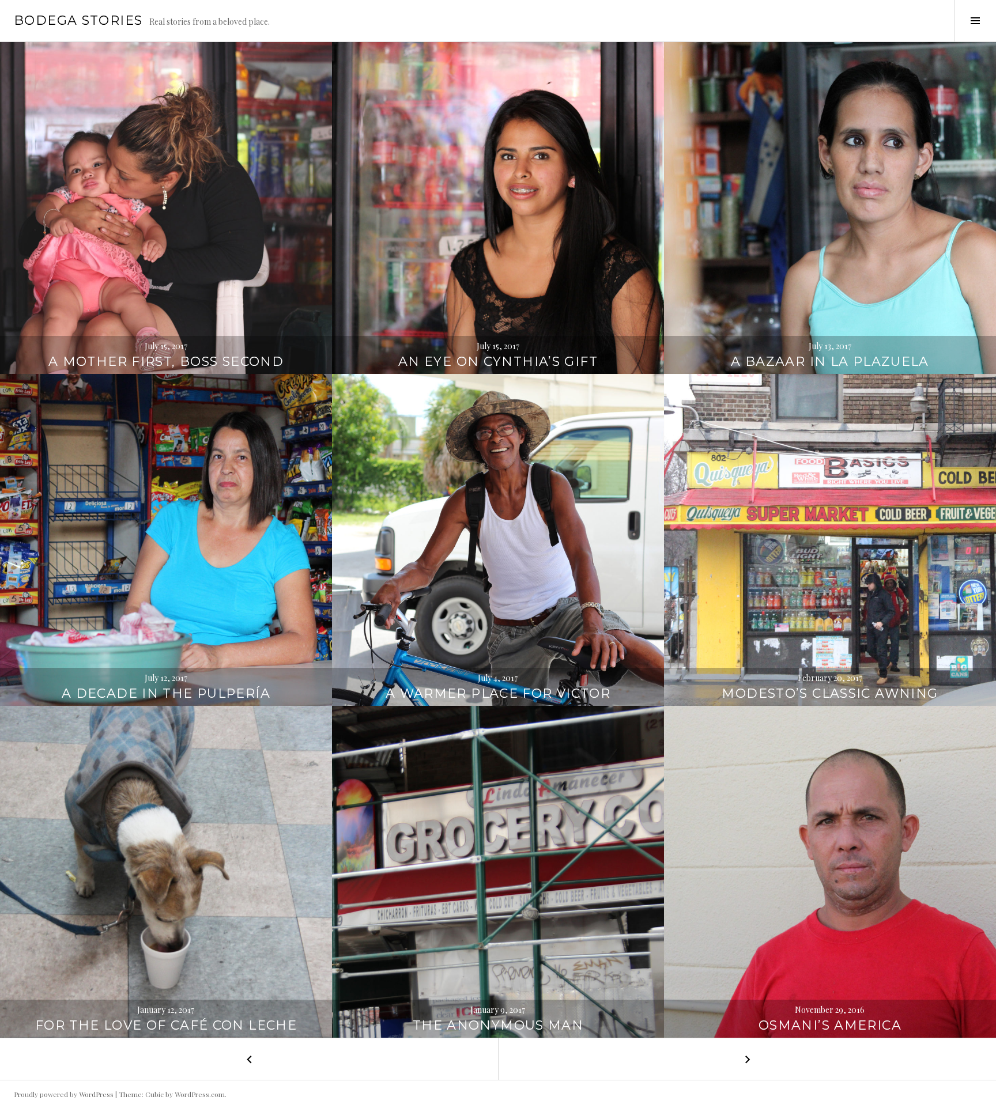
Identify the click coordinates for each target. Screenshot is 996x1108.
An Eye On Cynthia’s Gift (498, 361)
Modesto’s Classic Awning (830, 693)
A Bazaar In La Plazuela (830, 361)
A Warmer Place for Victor (498, 693)
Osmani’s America (830, 1025)
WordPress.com (200, 1094)
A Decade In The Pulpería (166, 693)
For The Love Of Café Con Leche (166, 1025)
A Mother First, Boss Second (166, 361)
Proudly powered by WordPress (64, 1094)
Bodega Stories (78, 20)
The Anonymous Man (498, 1025)
